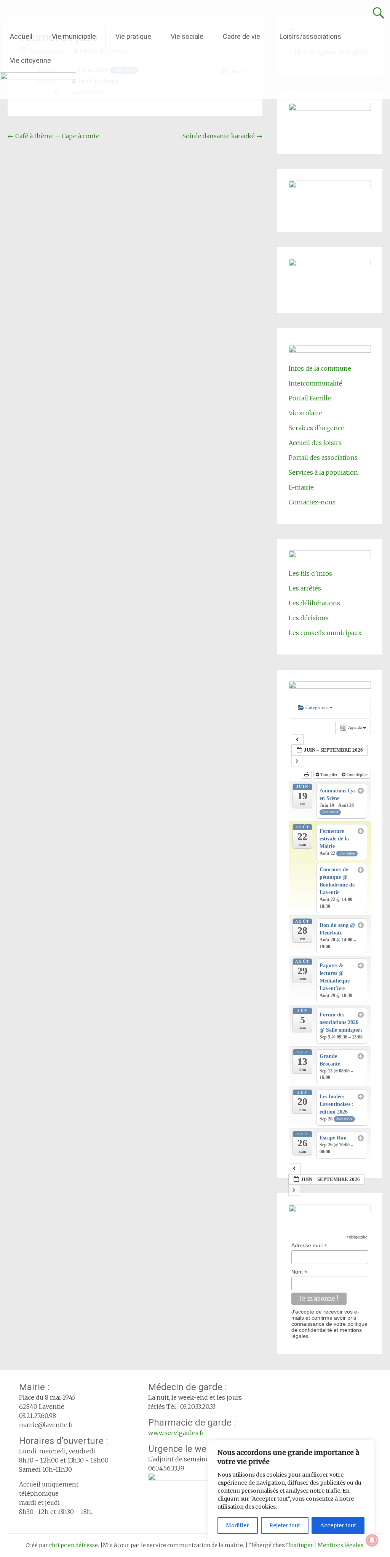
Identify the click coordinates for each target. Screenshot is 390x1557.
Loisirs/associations (310, 36)
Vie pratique (133, 36)
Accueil (21, 36)
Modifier (237, 1525)
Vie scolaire (305, 413)
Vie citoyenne (30, 60)
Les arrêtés (305, 588)
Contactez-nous (312, 502)
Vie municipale (74, 36)
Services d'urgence (316, 428)
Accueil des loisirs (315, 442)
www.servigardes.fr (176, 1433)
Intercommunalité (315, 383)
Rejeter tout (284, 1525)
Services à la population (323, 472)
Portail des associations (323, 457)
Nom (299, 1271)
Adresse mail (309, 1245)
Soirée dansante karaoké (222, 136)
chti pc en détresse (73, 1545)
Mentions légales (340, 1545)
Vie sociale (187, 36)
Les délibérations (314, 603)
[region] (291, 1491)
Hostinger (299, 1545)
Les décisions (309, 618)
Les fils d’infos (310, 573)
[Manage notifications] (372, 1540)
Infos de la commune (320, 368)
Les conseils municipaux (325, 633)
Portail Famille (310, 398)
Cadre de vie (241, 36)
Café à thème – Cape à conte (53, 136)
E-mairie (301, 487)
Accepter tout (338, 1525)
